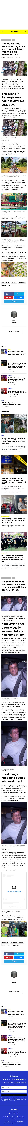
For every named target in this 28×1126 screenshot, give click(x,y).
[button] (2, 32)
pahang (4, 285)
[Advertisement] (14, 15)
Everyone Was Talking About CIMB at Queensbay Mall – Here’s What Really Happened (17, 392)
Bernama (3, 110)
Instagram (6, 640)
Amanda (14, 322)
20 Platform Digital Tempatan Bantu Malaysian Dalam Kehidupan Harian (11, 403)
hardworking (5, 942)
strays (10, 285)
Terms (14, 1116)
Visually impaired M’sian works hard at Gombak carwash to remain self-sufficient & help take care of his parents (12, 917)
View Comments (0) (14, 331)
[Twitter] (14, 1113)
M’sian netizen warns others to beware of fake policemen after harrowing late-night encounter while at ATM (13, 481)
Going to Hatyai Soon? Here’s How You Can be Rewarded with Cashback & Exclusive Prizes (17, 353)
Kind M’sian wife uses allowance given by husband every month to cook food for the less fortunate (13, 258)
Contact (9, 1116)
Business (3, 553)
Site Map (14, 1119)
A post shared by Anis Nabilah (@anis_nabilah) (14, 906)
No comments (19, 451)
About (4, 1116)
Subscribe (13, 1095)
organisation (22, 282)
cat (3, 282)
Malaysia (14, 282)
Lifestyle (10, 360)
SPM (3, 945)
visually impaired (16, 945)
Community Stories (5, 516)
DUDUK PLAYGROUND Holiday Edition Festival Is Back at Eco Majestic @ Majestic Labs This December (16, 380)
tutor (8, 945)
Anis (6, 700)
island (7, 282)
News (9, 349)
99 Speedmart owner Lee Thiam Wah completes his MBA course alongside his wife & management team (12, 558)
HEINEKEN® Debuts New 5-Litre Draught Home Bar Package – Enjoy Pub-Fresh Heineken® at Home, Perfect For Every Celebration (17, 366)
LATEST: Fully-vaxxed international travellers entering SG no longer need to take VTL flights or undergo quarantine (13, 440)
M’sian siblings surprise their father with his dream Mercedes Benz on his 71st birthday (13, 520)
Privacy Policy (20, 1116)
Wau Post (14, 32)
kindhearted (14, 942)
